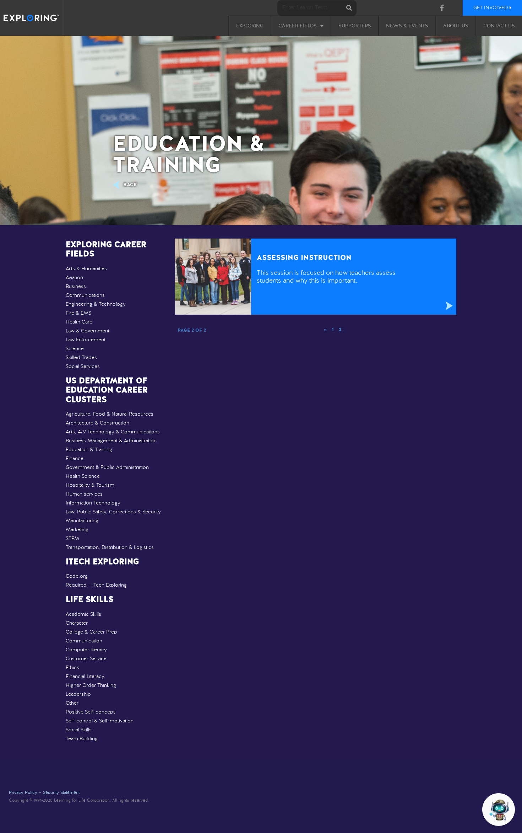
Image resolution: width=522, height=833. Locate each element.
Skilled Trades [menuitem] (81, 357)
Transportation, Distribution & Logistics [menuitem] (110, 547)
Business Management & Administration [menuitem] (111, 440)
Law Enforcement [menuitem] (85, 339)
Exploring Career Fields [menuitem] (106, 249)
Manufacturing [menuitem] (82, 520)
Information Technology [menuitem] (93, 503)
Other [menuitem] (72, 703)
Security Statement (61, 793)
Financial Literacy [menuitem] (85, 676)
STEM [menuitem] (72, 538)
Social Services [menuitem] (83, 366)
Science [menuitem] (75, 348)
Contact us (499, 25)
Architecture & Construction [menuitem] (97, 423)
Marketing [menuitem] (77, 529)
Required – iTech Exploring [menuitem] (96, 585)
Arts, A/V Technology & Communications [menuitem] (113, 431)
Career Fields (297, 25)
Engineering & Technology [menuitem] (96, 304)
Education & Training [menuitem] (89, 449)
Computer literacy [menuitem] (86, 649)
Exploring (249, 25)
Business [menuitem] (76, 286)
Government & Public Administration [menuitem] (107, 467)
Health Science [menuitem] (83, 476)
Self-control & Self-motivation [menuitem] (100, 721)
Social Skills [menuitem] (79, 729)
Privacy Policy (23, 793)
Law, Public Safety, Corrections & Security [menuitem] (113, 511)
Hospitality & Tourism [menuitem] (90, 485)
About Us (455, 25)
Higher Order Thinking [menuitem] (91, 685)
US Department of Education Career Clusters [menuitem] (107, 390)
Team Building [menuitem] (82, 738)
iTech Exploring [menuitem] (102, 562)
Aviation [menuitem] (74, 277)
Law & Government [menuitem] (87, 331)
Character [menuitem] (77, 623)
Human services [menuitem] (84, 494)
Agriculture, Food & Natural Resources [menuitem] (109, 414)
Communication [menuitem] (84, 641)
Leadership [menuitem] (78, 694)
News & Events (407, 25)
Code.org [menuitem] (77, 576)
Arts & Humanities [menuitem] (86, 268)
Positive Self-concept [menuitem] (90, 712)
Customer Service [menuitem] (86, 658)
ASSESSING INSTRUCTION (304, 258)
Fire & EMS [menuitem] (78, 313)
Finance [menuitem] (74, 458)
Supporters (354, 25)
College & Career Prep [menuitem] (91, 632)
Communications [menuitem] (85, 295)
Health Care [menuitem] (79, 322)
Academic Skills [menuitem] (83, 614)
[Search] (349, 8)
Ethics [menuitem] (72, 667)
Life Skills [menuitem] (89, 600)
